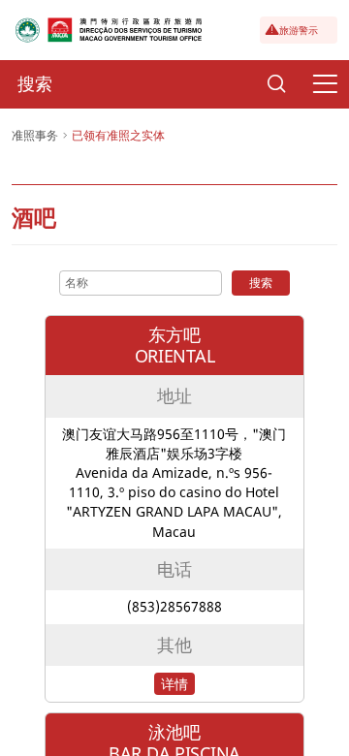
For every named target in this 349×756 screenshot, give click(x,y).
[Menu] (325, 84)
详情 (174, 684)
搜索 (260, 282)
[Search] (276, 84)
